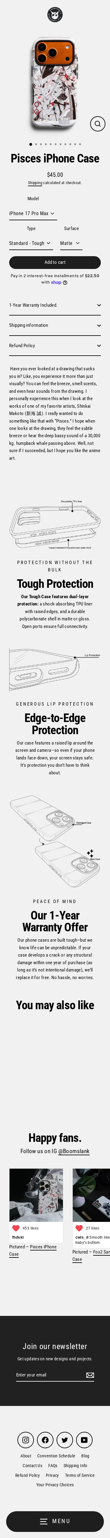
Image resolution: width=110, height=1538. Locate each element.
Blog (85, 1455)
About (25, 1455)
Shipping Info (75, 1465)
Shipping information (28, 325)
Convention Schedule (56, 1455)
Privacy (52, 1475)
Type (31, 228)
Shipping (35, 182)
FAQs (52, 1465)
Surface (71, 228)
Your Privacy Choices (55, 1484)
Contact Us (32, 1465)
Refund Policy (22, 345)
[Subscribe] (89, 1375)
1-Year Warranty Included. (33, 305)
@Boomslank (74, 1151)
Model (33, 198)
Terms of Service (80, 1475)
